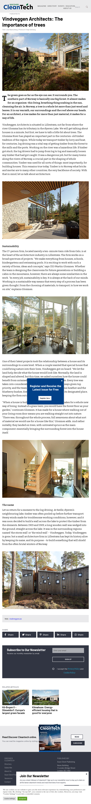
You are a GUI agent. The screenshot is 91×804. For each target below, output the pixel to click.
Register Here (45, 398)
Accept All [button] (22, 798)
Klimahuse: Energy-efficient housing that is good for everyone (44, 710)
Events (61, 6)
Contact (8, 782)
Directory (52, 6)
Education (70, 6)
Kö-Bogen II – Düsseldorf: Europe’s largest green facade (13, 710)
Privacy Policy (74, 669)
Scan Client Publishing (13, 775)
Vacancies (8, 778)
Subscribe (77, 743)
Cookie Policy (69, 673)
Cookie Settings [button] (9, 798)
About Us (67, 8)
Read (77, 737)
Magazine (42, 6)
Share (11, 634)
